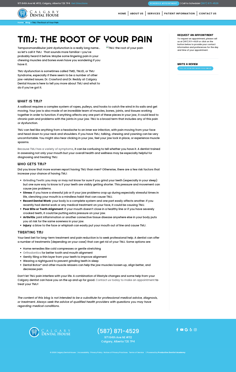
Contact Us (207, 13)
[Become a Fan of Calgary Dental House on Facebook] (177, 329)
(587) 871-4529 (209, 3)
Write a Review (187, 64)
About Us (136, 13)
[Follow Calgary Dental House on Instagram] (195, 329)
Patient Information (179, 13)
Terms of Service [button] (136, 352)
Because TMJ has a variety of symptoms (45, 149)
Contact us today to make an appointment (125, 280)
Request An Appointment (195, 35)
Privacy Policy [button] (96, 352)
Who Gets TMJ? (32, 164)
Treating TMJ (30, 232)
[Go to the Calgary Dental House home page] (38, 13)
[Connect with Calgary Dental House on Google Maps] (186, 329)
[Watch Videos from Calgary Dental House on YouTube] (181, 329)
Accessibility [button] (83, 352)
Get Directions (79, 3)
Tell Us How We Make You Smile (195, 68)
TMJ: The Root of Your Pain (85, 39)
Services (154, 13)
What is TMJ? (30, 101)
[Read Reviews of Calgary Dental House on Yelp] (190, 329)
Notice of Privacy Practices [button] (116, 352)
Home (122, 13)
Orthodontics (32, 253)
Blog (28, 22)
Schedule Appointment (163, 3)
